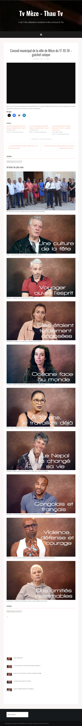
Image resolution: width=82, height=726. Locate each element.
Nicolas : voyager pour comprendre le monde (20, 298)
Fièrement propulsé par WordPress (16, 723)
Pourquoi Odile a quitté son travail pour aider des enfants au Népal (27, 471)
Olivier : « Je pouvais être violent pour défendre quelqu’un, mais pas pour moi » (31, 558)
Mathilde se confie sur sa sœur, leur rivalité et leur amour (24, 341)
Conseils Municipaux (45, 139)
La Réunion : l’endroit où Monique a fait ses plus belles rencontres (27, 601)
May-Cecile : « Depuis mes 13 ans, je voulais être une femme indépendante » (30, 428)
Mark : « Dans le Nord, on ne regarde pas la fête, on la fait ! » (25, 255)
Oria (34, 723)
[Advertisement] (41, 640)
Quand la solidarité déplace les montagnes (24, 689)
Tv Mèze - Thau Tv (41, 13)
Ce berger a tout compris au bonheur (22, 681)
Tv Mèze (47, 59)
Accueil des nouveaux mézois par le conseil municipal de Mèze (26, 211)
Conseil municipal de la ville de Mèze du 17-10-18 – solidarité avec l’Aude (61, 128)
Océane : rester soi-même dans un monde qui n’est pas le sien (26, 384)
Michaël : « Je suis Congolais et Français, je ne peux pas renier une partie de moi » (32, 514)
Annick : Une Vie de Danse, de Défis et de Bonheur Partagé (27, 673)
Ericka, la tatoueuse (18, 658)
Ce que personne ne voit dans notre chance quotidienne (27, 665)
